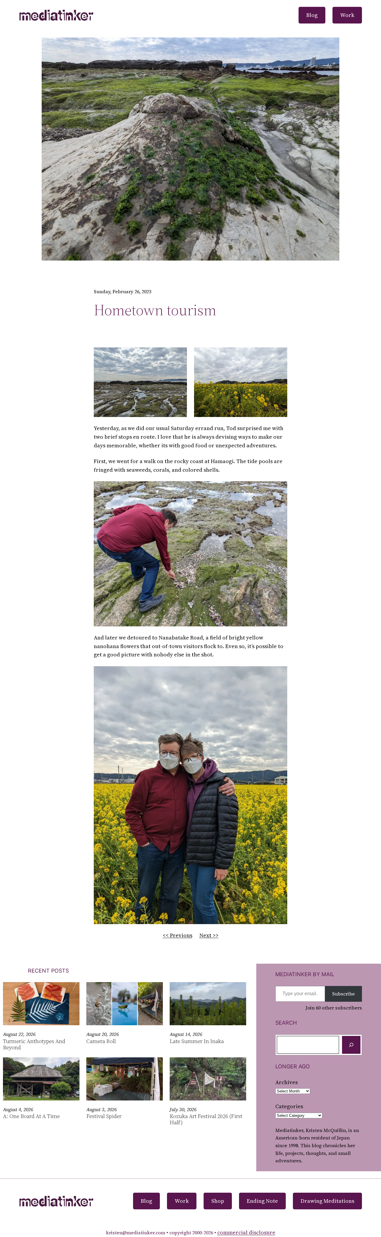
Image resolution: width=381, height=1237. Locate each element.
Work (347, 15)
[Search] (351, 1045)
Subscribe (343, 993)
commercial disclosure (246, 1232)
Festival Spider (103, 1116)
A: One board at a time (31, 1116)
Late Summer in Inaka (197, 1041)
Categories (289, 1106)
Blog (312, 15)
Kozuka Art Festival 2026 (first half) (206, 1119)
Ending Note (262, 1201)
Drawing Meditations (327, 1201)
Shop (217, 1201)
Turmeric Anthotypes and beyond (34, 1044)
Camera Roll (101, 1041)
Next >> (208, 935)
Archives (286, 1082)
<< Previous (177, 935)
